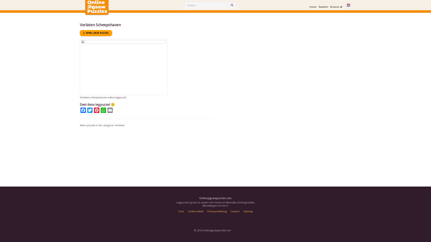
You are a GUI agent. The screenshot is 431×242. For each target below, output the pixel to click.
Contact (235, 211)
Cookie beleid (195, 211)
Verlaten (120, 125)
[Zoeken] (232, 5)
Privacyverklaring (217, 211)
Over (181, 211)
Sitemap (248, 211)
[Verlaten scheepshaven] (123, 40)
